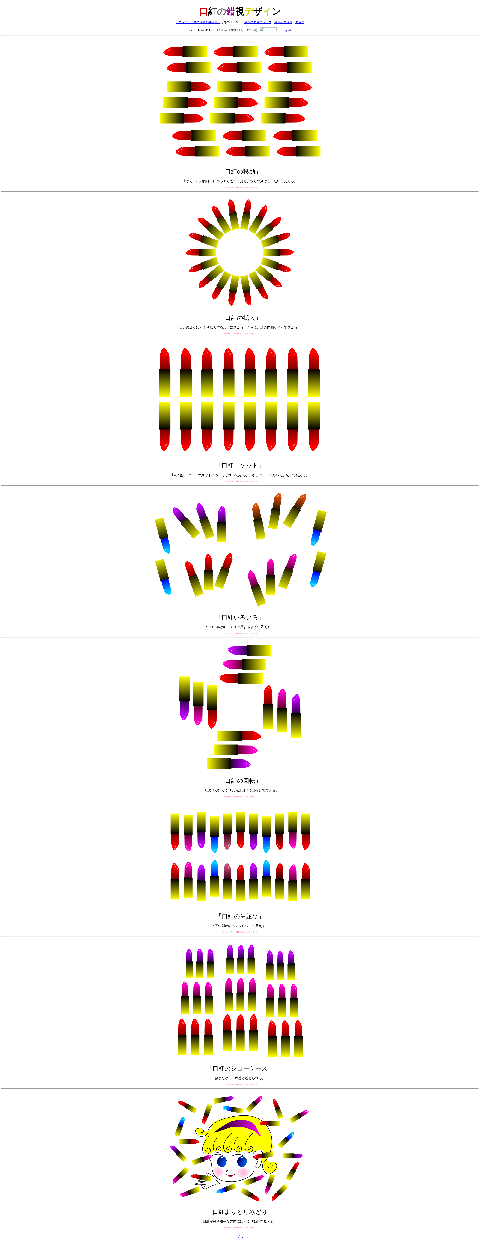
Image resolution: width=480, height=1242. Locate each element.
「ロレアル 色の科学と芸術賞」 (198, 22)
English (287, 30)
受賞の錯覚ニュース (258, 22)
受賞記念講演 (283, 22)
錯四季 (300, 22)
